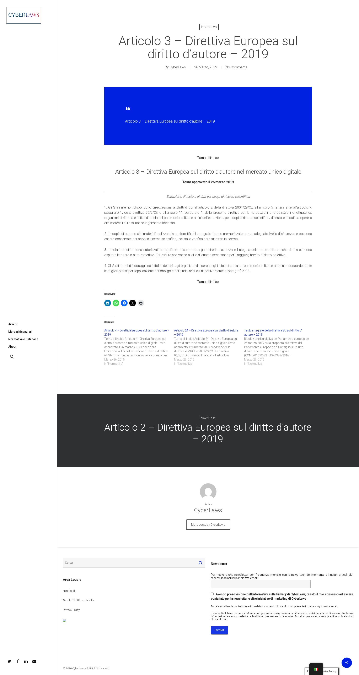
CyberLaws (178, 67)
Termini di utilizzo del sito (78, 600)
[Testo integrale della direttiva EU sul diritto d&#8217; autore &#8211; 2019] (279, 347)
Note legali (69, 590)
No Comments (236, 67)
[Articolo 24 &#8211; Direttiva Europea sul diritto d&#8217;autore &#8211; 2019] (209, 347)
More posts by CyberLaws (208, 524)
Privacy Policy (71, 609)
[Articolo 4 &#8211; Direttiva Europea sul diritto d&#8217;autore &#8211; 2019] (139, 347)
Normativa (209, 27)
